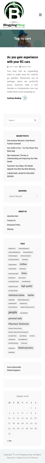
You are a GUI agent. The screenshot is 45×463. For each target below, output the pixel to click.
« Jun (9, 441)
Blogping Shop (26, 455)
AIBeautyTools (12, 248)
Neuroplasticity (23, 303)
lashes (31, 295)
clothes (23, 264)
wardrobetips (12, 352)
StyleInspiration (25, 347)
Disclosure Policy (13, 225)
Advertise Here (12, 216)
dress (24, 273)
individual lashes (16, 295)
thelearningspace (13, 370)
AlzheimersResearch (28, 252)
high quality (26, 286)
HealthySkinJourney (13, 286)
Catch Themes (32, 458)
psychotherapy (23, 336)
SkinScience (24, 343)
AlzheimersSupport (13, 256)
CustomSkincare (12, 268)
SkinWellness (12, 348)
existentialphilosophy (14, 281)
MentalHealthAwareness (23, 300)
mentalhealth (12, 300)
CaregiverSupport (12, 264)
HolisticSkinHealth (13, 290)
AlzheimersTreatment (26, 256)
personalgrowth (24, 313)
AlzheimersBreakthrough (14, 252)
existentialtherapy (26, 281)
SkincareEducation (22, 339)
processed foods (12, 336)
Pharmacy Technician (19, 324)
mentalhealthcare (12, 303)
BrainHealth (25, 259)
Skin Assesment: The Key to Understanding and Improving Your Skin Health (22, 158)
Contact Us (11, 220)
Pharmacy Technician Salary (15, 328)
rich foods (32, 336)
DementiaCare (22, 268)
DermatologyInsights (13, 273)
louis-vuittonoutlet (14, 367)
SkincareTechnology (13, 343)
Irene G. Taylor (13, 67)
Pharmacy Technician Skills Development (18, 332)
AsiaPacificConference (14, 259)
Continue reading (17, 98)
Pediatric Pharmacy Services (27, 307)
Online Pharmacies (13, 307)
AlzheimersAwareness (24, 248)
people (13, 312)
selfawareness (12, 339)
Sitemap (10, 229)
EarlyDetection (12, 278)
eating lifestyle (22, 278)
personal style (15, 318)
